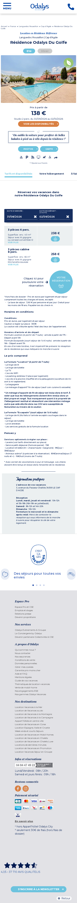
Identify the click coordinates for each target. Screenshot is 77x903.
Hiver (45, 51)
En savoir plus (24, 821)
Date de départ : (48, 211)
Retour (65, 898)
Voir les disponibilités (38, 124)
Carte (49, 149)
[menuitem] (38, 607)
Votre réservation (61, 279)
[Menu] (7, 7)
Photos (28, 149)
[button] (38, 163)
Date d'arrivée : (15, 211)
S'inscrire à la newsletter (38, 889)
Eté (29, 51)
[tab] (18, 173)
